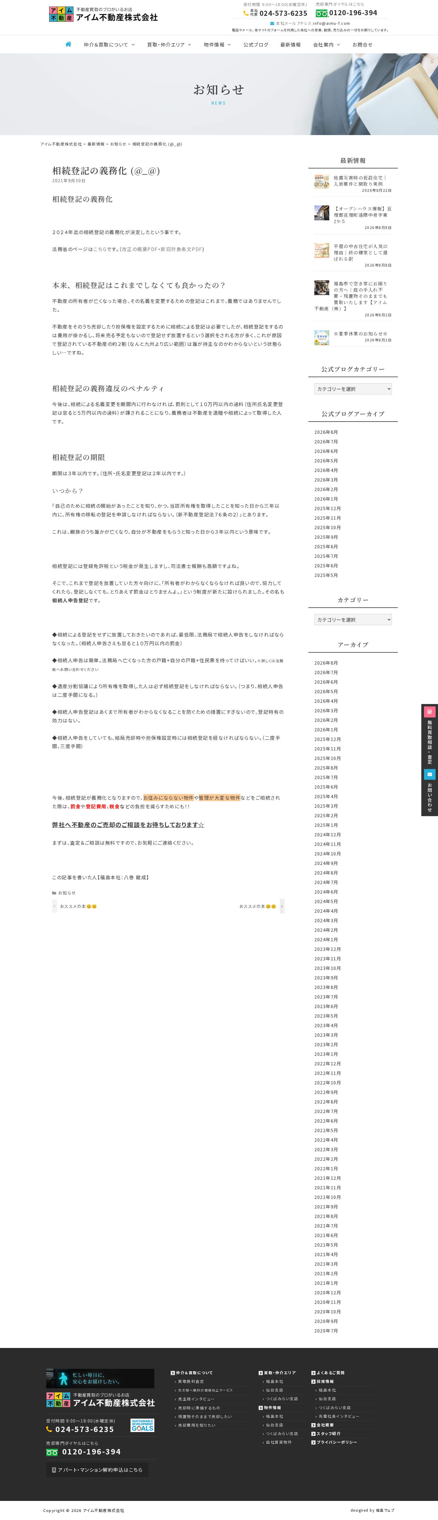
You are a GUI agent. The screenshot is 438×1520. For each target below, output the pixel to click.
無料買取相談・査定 (430, 741)
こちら (100, 249)
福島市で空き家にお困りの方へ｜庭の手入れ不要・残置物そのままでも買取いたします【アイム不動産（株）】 (351, 296)
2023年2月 (326, 1044)
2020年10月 (327, 1311)
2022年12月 (327, 1063)
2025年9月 (326, 537)
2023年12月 (327, 949)
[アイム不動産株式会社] (103, 13)
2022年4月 (326, 1140)
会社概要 (325, 1425)
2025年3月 (326, 806)
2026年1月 (326, 499)
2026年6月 (326, 451)
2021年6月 (326, 1235)
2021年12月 (327, 1178)
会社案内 (323, 44)
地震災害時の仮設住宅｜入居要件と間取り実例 (361, 180)
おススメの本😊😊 (78, 906)
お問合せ (362, 44)
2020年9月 (326, 1321)
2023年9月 (326, 977)
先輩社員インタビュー (339, 1416)
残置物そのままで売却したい (205, 1416)
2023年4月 (326, 1025)
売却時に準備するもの (199, 1408)
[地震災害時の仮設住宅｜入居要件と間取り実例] (321, 185)
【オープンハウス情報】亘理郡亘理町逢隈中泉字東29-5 (363, 214)
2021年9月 (326, 1206)
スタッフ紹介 (329, 1433)
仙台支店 (274, 1390)
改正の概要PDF (140, 249)
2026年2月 (326, 489)
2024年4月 (326, 911)
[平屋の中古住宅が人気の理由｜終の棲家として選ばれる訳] (321, 254)
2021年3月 (326, 1264)
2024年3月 (326, 920)
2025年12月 (327, 508)
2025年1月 (326, 825)
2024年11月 (327, 844)
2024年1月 (326, 939)
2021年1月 (326, 1283)
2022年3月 (326, 1149)
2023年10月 (327, 968)
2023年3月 (326, 1035)
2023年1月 (326, 1054)
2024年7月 (326, 882)
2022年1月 (326, 1168)
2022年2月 (326, 1159)
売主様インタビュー (196, 1399)
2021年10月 (327, 1197)
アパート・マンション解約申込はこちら (100, 1469)
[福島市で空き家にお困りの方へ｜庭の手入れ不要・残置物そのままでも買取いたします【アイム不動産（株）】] (321, 291)
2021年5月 (326, 1245)
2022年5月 (326, 1130)
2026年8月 (326, 432)
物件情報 (214, 44)
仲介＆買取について (106, 44)
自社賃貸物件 (279, 1442)
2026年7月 (326, 441)
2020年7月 (326, 1330)
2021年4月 (326, 1254)
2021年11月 (327, 1187)
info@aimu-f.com (331, 23)
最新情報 (290, 44)
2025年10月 (327, 527)
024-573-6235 (84, 1428)
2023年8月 (326, 987)
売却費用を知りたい (197, 1425)
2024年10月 (327, 853)
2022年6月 (326, 1120)
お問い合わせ (430, 796)
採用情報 (325, 1381)
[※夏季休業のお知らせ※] (321, 341)
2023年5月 (326, 1016)
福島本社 (274, 1381)
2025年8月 (326, 546)
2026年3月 (326, 479)
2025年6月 (326, 565)
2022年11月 (327, 1073)
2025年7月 (326, 556)
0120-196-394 (91, 1451)
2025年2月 (326, 815)
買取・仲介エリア (166, 44)
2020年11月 (327, 1302)
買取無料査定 (191, 1381)
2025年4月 (326, 796)
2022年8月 (326, 1101)
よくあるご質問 (331, 1372)
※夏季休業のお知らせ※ (361, 333)
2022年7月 (326, 1111)
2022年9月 (326, 1092)
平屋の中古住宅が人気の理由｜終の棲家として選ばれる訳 (361, 252)
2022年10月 (327, 1082)
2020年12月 (327, 1292)
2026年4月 (326, 470)
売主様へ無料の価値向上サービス (205, 1390)
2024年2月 (326, 930)
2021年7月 (326, 1225)
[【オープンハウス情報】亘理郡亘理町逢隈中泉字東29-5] (321, 216)
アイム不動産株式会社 (104, 1510)
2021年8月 (326, 1216)
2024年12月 (327, 834)
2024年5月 (326, 901)
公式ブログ (255, 44)
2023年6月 (326, 1006)
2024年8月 (326, 872)
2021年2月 (326, 1273)
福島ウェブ (385, 1510)
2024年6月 (326, 892)
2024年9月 (326, 863)
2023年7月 (326, 996)
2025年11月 (327, 518)
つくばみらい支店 (282, 1398)
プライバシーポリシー (337, 1442)
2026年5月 (326, 460)
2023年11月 (327, 958)
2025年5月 (326, 575)
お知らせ (67, 893)
